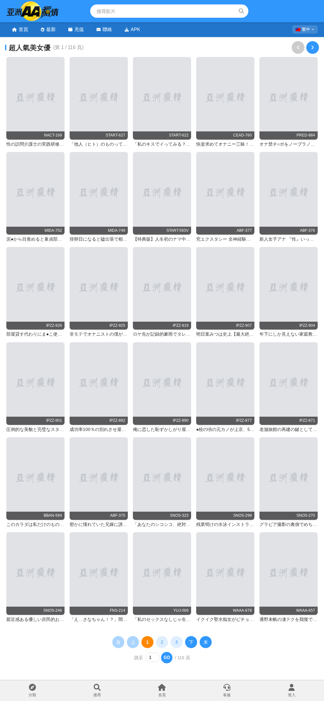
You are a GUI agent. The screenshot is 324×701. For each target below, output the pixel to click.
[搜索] (241, 11)
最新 (51, 29)
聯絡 (107, 29)
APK (135, 29)
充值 (79, 29)
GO (167, 657)
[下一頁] (312, 47)
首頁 (23, 29)
